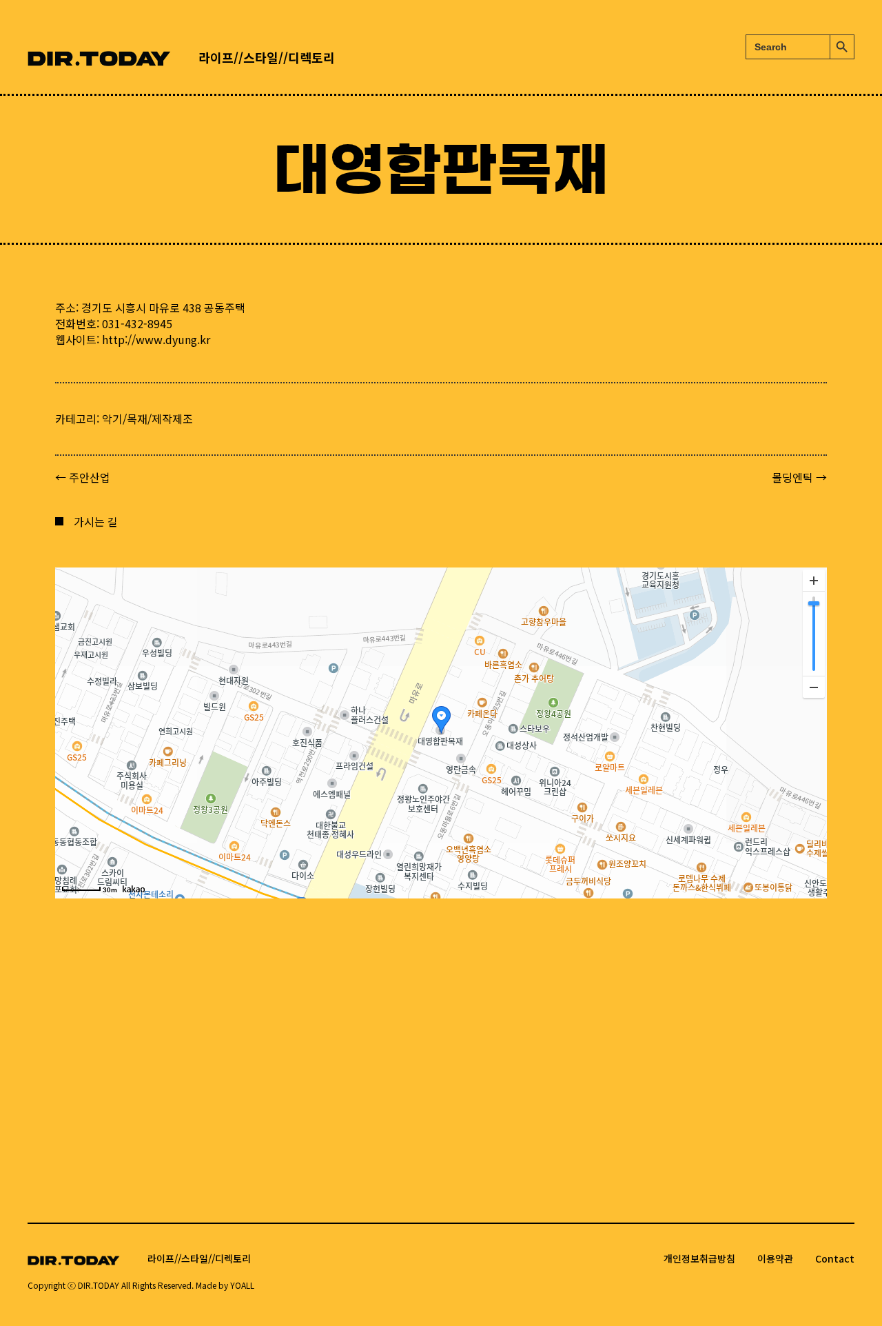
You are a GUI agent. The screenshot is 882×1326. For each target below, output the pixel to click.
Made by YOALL (225, 1285)
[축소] (814, 687)
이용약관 (775, 1258)
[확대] (814, 581)
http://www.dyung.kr (156, 339)
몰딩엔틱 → (799, 477)
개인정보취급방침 (699, 1258)
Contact (834, 1258)
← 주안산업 (82, 477)
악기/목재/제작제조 (147, 418)
